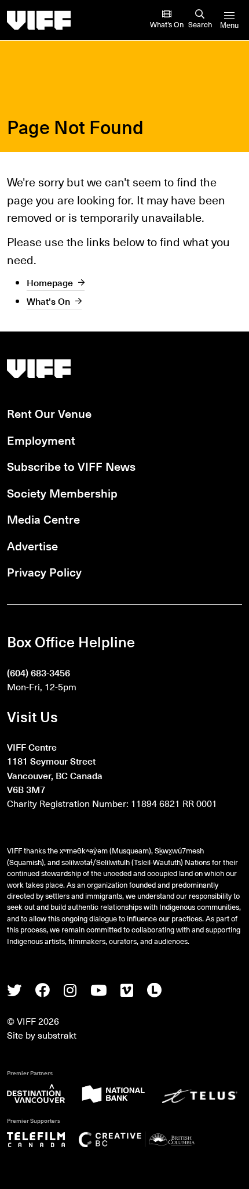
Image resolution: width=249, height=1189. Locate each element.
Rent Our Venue (49, 413)
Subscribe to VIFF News (71, 466)
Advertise (32, 545)
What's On (48, 301)
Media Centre (43, 519)
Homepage (50, 282)
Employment (41, 440)
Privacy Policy (44, 572)
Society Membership (62, 493)
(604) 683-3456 (38, 672)
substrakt (57, 1035)
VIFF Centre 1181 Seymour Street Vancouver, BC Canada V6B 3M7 (54, 768)
